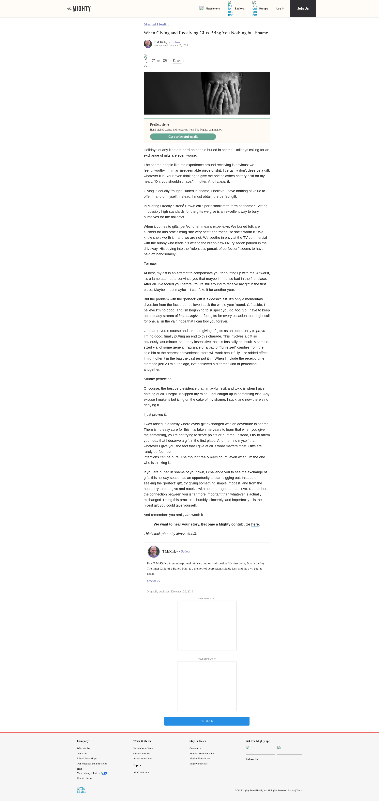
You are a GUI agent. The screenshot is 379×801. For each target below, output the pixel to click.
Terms (299, 790)
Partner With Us (141, 753)
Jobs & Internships (87, 758)
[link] (79, 8)
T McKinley (161, 42)
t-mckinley (153, 581)
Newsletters (213, 8)
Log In (280, 8)
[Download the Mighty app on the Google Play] (292, 750)
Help (79, 768)
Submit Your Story (143, 748)
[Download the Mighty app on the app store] (260, 750)
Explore (239, 8)
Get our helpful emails (183, 136)
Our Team (82, 753)
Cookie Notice (85, 778)
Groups (263, 8)
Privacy (291, 790)
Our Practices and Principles (92, 763)
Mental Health (156, 24)
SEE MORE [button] (207, 721)
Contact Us (195, 748)
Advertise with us (142, 758)
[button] (176, 42)
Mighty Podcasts (198, 763)
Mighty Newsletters (200, 758)
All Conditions (141, 772)
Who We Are (83, 748)
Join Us (303, 8)
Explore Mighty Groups (202, 753)
